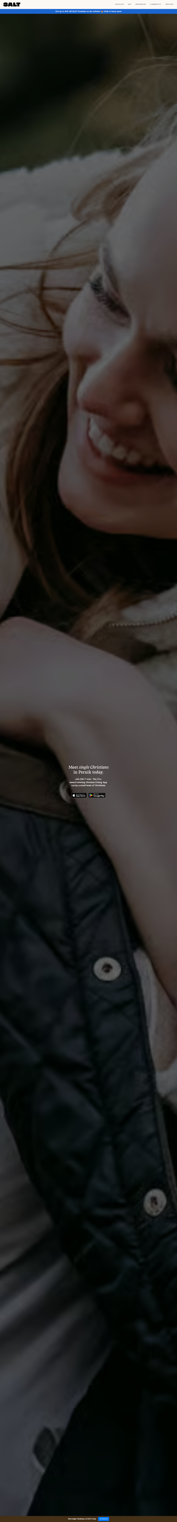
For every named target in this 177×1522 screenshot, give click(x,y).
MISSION (119, 4)
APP (130, 4)
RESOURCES (141, 4)
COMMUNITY (155, 4)
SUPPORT (169, 4)
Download (104, 1519)
